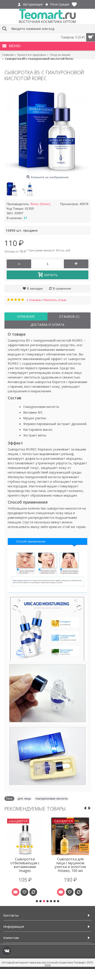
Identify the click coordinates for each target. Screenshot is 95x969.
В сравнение (62, 288)
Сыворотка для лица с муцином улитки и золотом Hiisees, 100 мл (70, 865)
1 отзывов (34, 300)
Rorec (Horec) (40, 204)
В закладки (35, 288)
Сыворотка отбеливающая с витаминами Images (25, 865)
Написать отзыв (54, 300)
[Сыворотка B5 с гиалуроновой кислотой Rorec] (47, 130)
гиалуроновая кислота (51, 798)
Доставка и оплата (47, 324)
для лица (24, 798)
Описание (26, 316)
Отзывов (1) (69, 316)
